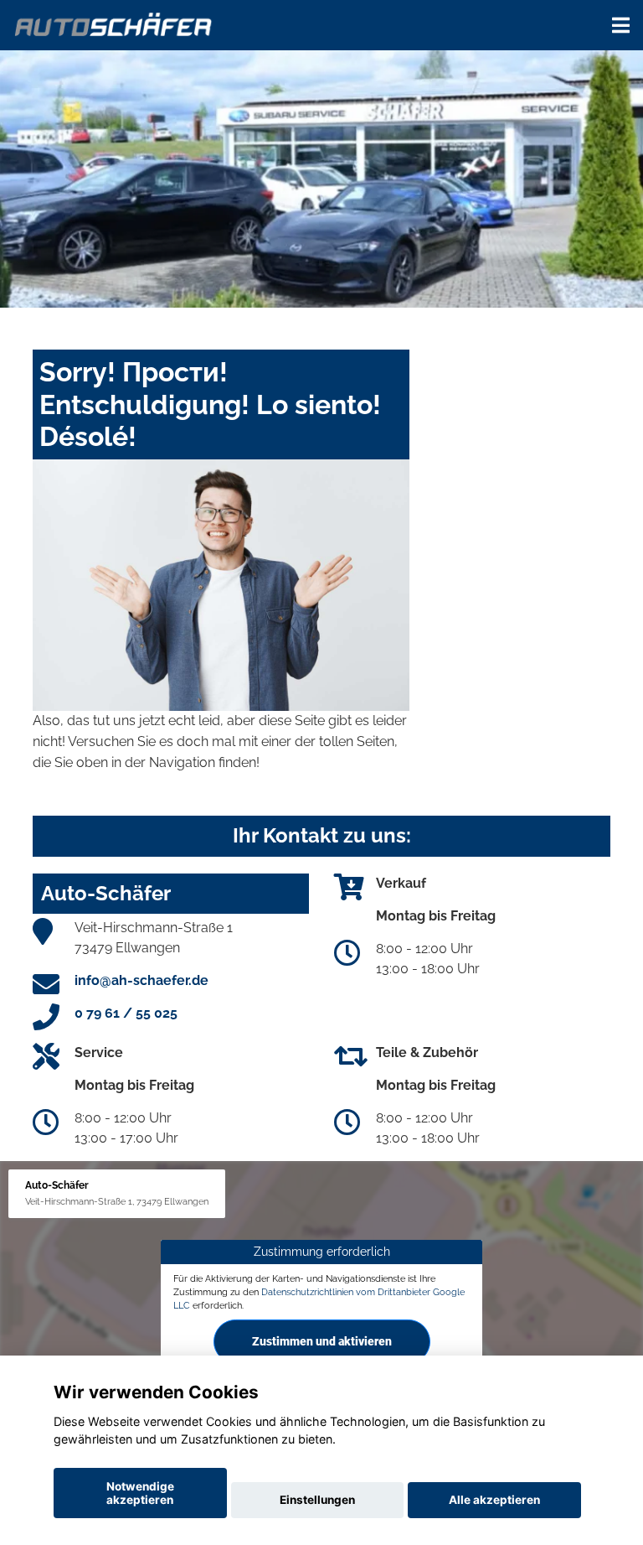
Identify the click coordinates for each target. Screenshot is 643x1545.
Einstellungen (317, 1499)
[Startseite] (114, 23)
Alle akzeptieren (494, 1499)
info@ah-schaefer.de (141, 980)
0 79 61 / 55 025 (126, 1013)
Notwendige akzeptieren (140, 1493)
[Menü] (621, 25)
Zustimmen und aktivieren (322, 1340)
